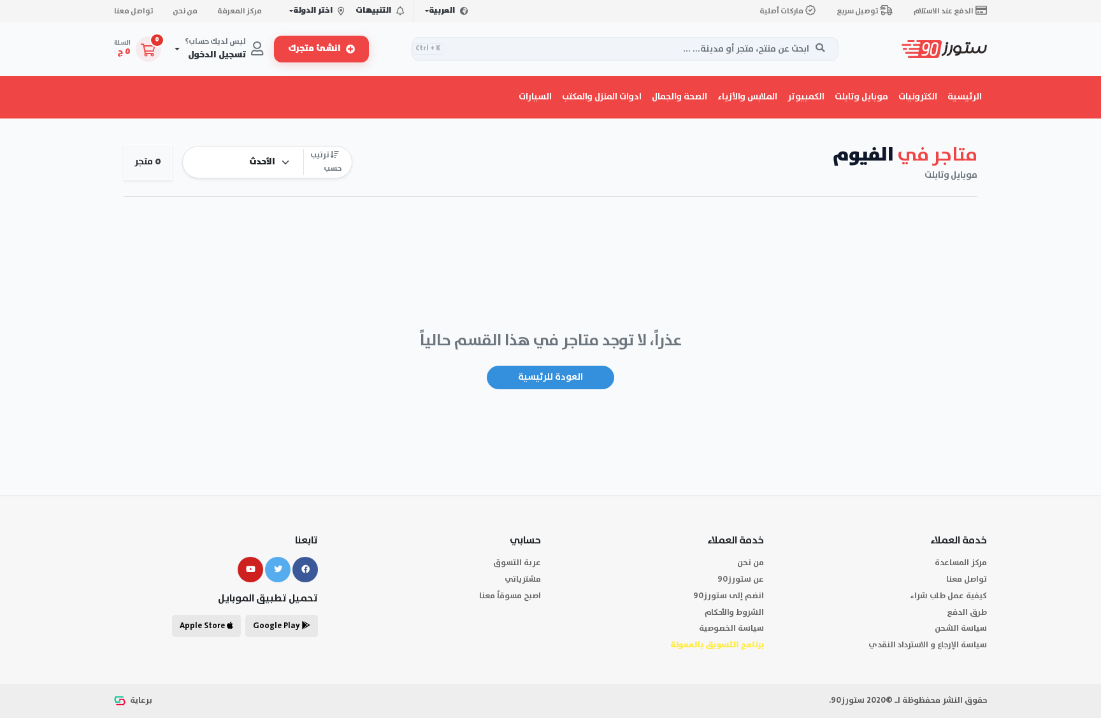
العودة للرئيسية (550, 377)
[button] (917, 97)
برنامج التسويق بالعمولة (717, 645)
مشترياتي (523, 579)
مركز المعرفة (239, 11)
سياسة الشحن (961, 628)
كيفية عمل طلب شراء (948, 596)
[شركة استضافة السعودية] (121, 700)
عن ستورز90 (740, 579)
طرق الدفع (967, 612)
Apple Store (203, 626)
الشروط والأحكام (734, 612)
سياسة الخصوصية (731, 628)
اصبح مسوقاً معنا (510, 596)
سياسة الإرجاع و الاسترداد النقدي (927, 645)
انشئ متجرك (314, 49)
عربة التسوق (517, 563)
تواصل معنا (133, 11)
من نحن (185, 11)
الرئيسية (964, 97)
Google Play (277, 626)
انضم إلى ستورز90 (728, 596)
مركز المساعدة (961, 563)
